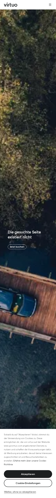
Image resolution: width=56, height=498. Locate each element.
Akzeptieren (28, 474)
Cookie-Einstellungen (28, 483)
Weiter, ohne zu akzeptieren (20, 491)
